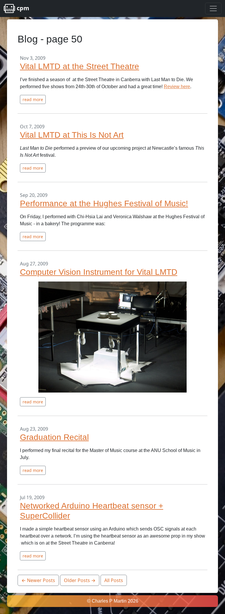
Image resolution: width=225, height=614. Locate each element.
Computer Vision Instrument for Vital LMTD (98, 272)
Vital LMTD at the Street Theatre (79, 66)
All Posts (113, 580)
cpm (22, 8)
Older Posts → (80, 580)
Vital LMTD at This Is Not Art (72, 134)
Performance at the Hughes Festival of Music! (104, 203)
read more (33, 99)
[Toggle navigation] (213, 8)
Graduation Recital (54, 437)
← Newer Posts (38, 580)
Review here (177, 86)
